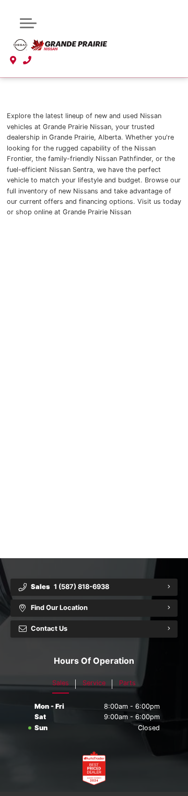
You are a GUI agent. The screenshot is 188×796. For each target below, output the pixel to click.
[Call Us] (27, 61)
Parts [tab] (127, 683)
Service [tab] (94, 683)
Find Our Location (59, 608)
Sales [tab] (60, 683)
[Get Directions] (13, 61)
